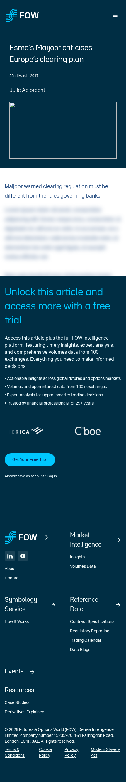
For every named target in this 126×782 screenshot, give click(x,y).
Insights (77, 557)
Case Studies (17, 703)
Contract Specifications (92, 622)
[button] (63, 466)
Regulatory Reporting (89, 631)
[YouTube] (23, 556)
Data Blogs (80, 650)
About (10, 569)
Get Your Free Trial (29, 460)
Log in (52, 476)
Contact (12, 578)
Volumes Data (83, 566)
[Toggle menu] (115, 15)
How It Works (17, 622)
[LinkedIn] (10, 556)
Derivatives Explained (24, 712)
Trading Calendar (85, 640)
